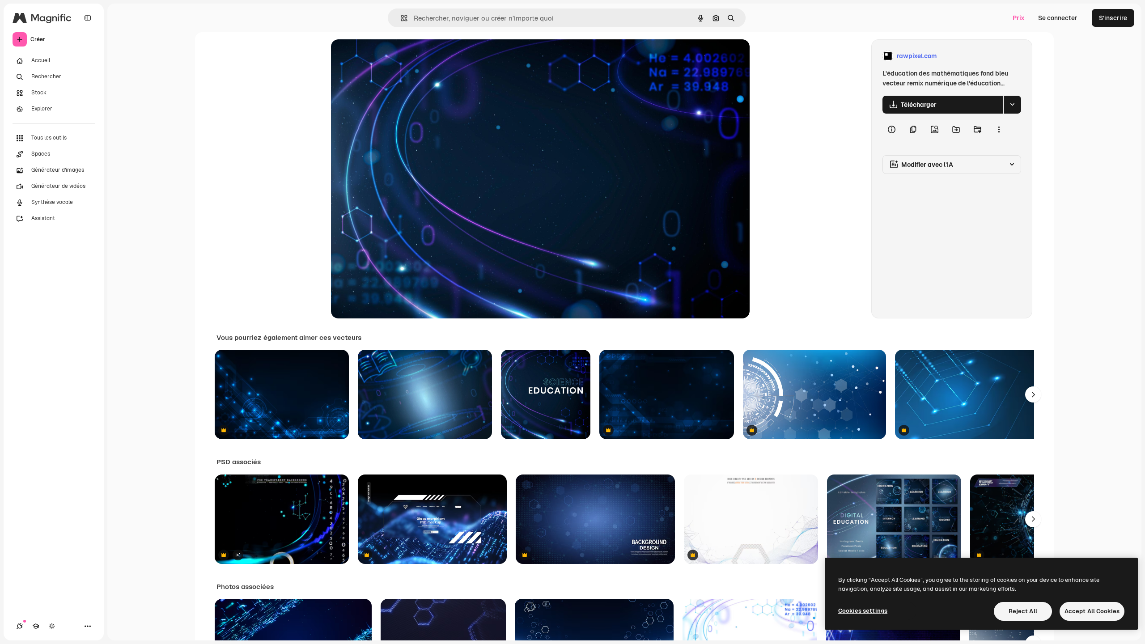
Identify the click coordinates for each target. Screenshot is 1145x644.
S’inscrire (1113, 18)
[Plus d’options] (999, 130)
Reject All (1023, 611)
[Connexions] (20, 626)
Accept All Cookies (1092, 611)
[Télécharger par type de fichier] (1012, 105)
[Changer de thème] (52, 626)
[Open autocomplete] (400, 18)
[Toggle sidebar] (88, 18)
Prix (1019, 18)
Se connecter (1057, 18)
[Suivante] (1033, 394)
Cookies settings (862, 610)
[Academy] (36, 626)
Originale (390, 56)
